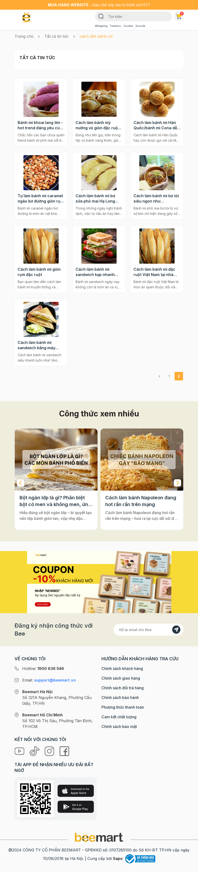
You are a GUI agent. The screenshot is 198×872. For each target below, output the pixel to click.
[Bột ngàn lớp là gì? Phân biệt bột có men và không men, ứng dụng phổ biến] (56, 460)
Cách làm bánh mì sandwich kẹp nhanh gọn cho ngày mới (95, 272)
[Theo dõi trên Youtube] (20, 750)
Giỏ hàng (182, 13)
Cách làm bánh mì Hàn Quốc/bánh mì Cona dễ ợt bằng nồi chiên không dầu (156, 125)
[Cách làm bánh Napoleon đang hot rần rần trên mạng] (141, 460)
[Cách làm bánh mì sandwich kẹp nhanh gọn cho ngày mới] (99, 246)
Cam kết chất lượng (118, 716)
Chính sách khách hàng (122, 668)
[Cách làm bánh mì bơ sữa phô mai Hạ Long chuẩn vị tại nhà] (99, 172)
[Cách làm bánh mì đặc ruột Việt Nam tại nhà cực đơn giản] (157, 246)
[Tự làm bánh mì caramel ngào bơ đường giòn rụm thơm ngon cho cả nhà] (41, 172)
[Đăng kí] (176, 629)
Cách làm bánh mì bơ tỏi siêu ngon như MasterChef (156, 198)
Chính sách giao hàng (120, 678)
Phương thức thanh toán (122, 707)
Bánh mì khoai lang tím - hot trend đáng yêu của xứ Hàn (40, 125)
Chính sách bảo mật (119, 726)
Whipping (101, 26)
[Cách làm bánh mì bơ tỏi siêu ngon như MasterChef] (157, 172)
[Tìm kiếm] (101, 16)
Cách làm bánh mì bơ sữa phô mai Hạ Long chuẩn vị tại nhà (95, 198)
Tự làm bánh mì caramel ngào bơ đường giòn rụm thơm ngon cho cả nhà (41, 198)
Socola (140, 26)
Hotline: (43, 668)
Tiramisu (115, 26)
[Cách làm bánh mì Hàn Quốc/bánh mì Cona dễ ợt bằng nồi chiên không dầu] (157, 99)
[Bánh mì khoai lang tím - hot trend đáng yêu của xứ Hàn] (41, 99)
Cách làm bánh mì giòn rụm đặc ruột (39, 272)
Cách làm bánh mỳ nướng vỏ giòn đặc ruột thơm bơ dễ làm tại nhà (97, 125)
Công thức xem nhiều (99, 413)
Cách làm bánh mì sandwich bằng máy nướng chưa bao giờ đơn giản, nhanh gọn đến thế (41, 345)
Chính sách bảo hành (120, 697)
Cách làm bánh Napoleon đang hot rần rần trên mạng (140, 501)
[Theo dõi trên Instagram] (50, 750)
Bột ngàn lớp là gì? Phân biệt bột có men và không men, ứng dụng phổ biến (55, 501)
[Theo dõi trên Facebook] (64, 750)
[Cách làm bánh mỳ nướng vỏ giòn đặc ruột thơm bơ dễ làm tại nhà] (99, 99)
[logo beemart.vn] (99, 837)
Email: (49, 680)
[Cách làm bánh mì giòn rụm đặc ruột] (41, 246)
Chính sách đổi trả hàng (122, 687)
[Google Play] (75, 807)
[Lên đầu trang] (189, 867)
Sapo (118, 858)
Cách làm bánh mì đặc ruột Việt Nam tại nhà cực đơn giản (154, 272)
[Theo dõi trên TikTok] (35, 750)
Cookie (128, 26)
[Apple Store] (75, 791)
